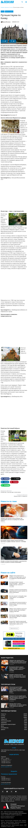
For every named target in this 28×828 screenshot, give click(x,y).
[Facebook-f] (2, 791)
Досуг (2, 823)
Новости (2, 820)
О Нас (14, 748)
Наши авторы (14, 754)
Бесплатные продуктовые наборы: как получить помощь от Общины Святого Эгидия (18, 616)
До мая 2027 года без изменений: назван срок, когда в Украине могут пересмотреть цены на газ (18, 623)
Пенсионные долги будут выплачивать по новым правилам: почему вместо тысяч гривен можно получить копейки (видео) (18, 689)
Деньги (21, 825)
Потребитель (4, 826)
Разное (8, 826)
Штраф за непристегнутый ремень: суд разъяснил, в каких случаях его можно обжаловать (14, 561)
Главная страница (5, 7)
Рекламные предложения (9, 774)
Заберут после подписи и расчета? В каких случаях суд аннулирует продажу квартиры (18, 610)
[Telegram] (7, 791)
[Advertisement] (14, 195)
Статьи (10, 7)
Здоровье (24, 820)
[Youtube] (16, 791)
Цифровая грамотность (6, 825)
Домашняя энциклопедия (20, 822)
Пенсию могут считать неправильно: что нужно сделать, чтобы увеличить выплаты (18, 705)
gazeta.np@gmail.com (6, 766)
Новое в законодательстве (13, 823)
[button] (26, 2)
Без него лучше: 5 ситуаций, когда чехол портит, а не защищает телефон (17, 597)
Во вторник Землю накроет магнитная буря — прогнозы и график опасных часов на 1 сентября (13, 541)
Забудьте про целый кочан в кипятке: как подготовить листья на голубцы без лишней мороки (12, 520)
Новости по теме (9, 501)
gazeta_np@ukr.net (5, 784)
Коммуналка (16, 820)
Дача (20, 820)
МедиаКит (14, 771)
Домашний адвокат (10, 822)
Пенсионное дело (9, 820)
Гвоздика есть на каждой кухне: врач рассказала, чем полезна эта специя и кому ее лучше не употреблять (18, 697)
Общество (3, 822)
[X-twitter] (11, 791)
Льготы (5, 823)
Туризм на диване (9, 11)
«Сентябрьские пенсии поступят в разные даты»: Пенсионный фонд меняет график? (17, 604)
